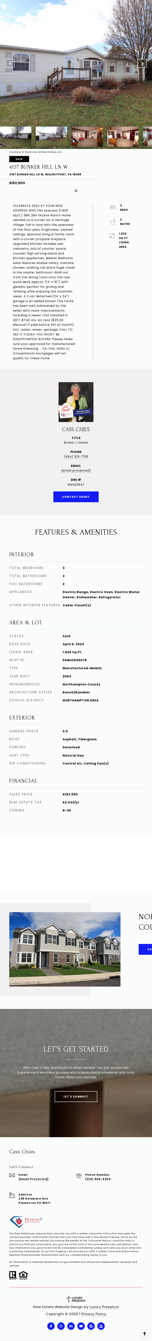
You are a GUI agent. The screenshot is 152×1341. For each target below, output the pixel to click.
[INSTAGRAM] (61, 1326)
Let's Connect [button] (76, 1096)
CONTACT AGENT (76, 497)
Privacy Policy (93, 1314)
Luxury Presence (104, 1307)
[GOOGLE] (91, 1326)
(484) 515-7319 (76, 456)
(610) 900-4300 (98, 1179)
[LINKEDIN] (71, 1326)
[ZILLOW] (101, 1326)
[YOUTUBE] (81, 1326)
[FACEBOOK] (51, 1326)
